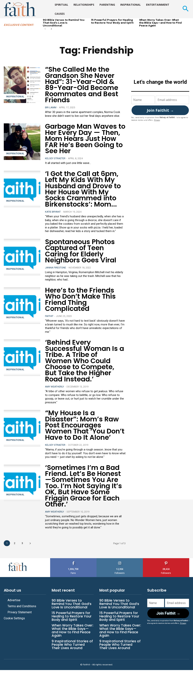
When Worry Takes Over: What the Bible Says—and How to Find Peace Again (160, 23)
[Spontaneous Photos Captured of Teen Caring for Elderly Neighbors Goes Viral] (22, 257)
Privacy (157, 120)
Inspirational (15, 96)
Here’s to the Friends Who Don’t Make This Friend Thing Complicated (80, 299)
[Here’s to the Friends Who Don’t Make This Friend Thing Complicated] (22, 305)
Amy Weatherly (54, 386)
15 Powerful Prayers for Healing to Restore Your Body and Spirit (112, 21)
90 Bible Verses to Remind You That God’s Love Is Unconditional (63, 23)
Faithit (49, 316)
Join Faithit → (160, 110)
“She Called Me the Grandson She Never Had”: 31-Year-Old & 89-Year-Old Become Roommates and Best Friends (81, 85)
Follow (119, 559)
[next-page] (51, 29)
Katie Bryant (53, 211)
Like (73, 559)
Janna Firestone (55, 267)
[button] (185, 9)
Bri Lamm (50, 107)
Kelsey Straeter (55, 158)
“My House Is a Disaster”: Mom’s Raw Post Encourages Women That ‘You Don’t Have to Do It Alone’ (84, 425)
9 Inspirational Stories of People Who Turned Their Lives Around (72, 644)
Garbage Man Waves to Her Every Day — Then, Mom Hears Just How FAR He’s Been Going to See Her (85, 138)
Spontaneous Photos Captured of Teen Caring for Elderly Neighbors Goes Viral (80, 251)
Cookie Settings (14, 618)
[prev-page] (45, 29)
